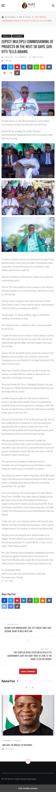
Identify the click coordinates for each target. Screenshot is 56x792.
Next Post (45, 649)
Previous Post (13, 624)
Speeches (17, 740)
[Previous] (26, 687)
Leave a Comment (28, 671)
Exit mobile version (28, 788)
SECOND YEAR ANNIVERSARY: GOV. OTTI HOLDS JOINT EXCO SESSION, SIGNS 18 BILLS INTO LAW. (27, 629)
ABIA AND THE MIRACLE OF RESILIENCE (17, 745)
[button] (3, 5)
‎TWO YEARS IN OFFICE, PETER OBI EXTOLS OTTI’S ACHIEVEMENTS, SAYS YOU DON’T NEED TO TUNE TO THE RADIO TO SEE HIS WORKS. (29, 656)
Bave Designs (32, 778)
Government (7, 740)
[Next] (32, 687)
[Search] (53, 5)
